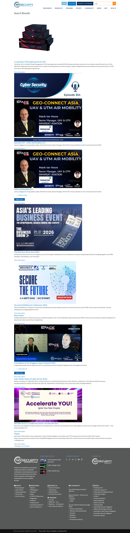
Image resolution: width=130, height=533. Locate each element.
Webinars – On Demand (56, 504)
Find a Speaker (19, 488)
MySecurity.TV (98, 488)
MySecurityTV (34, 502)
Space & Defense (99, 500)
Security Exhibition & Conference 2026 (30, 305)
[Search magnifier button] (114, 3)
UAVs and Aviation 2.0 (23, 189)
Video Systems (98, 505)
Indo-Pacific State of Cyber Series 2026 (30, 379)
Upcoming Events (20, 492)
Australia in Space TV (36, 505)
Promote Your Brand (55, 494)
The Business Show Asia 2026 (26, 252)
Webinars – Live (53, 502)
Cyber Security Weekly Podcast (103, 492)
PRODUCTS (59, 8)
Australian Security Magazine (103, 513)
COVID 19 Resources (36, 496)
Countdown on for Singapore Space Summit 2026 (35, 363)
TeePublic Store (53, 492)
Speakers (72, 515)
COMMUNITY (89, 8)
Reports (32, 488)
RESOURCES (47, 8)
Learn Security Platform (56, 506)
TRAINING (69, 8)
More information (19, 72)
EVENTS (79, 8)
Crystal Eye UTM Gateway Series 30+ (30, 62)
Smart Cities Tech (99, 502)
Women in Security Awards (78, 511)
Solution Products (54, 488)
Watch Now (19, 199)
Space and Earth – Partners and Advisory (78, 496)
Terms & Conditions (52, 531)
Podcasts (33, 500)
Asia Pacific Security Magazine (103, 507)
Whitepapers (34, 490)
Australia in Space (99, 515)
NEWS (99, 8)
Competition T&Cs (62, 531)
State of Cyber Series (76, 509)
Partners (72, 513)
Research (33, 492)
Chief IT (96, 496)
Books (32, 494)
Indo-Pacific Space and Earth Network (77, 490)
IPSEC (72, 501)
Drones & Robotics (99, 498)
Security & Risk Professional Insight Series (79, 505)
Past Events (19, 494)
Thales (17, 433)
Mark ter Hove (22, 195)
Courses (51, 500)
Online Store (52, 490)
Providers (73, 517)
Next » (28, 446)
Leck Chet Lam (22, 369)
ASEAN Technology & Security (103, 509)
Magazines (33, 498)
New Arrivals (19, 490)
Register (72, 3)
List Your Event (20, 496)
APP (105, 8)
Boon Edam (19, 315)
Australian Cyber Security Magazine (105, 511)
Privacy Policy (42, 531)
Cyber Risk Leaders (100, 494)
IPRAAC (72, 499)
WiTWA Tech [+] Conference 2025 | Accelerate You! (36, 423)
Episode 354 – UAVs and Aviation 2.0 (29, 142)
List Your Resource (36, 507)
